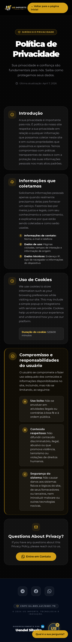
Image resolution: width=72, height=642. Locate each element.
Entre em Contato (38, 556)
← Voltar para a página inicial (45, 8)
